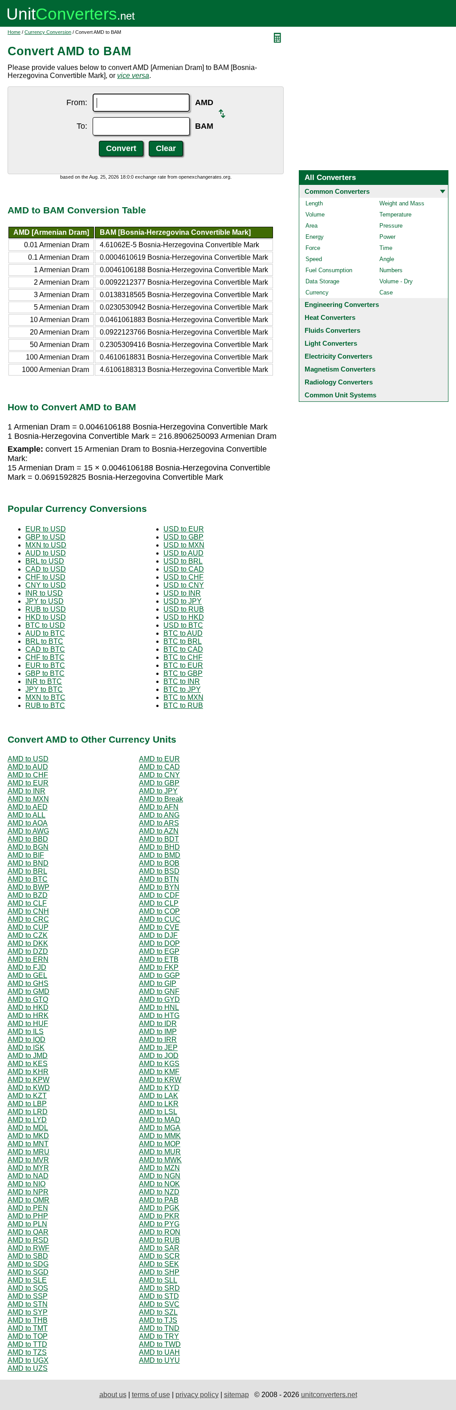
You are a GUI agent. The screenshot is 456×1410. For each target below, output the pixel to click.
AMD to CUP (28, 927)
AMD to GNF (159, 991)
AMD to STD (159, 1296)
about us (112, 1394)
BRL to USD (44, 561)
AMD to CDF (159, 895)
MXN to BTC (45, 697)
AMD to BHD (159, 847)
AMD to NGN (159, 1176)
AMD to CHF (28, 775)
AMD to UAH (159, 1352)
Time (385, 248)
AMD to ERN (28, 959)
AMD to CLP (159, 903)
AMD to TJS (158, 1320)
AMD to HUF (28, 1023)
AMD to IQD (26, 1039)
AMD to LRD (28, 1112)
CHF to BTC (45, 657)
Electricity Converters (338, 356)
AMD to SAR (159, 1248)
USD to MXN (183, 545)
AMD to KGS (159, 1063)
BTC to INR (181, 681)
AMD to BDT (159, 839)
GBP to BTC (45, 673)
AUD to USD (45, 553)
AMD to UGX (28, 1360)
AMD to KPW (28, 1079)
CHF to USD (45, 577)
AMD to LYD (27, 1120)
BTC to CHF (183, 657)
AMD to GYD (159, 999)
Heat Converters (330, 317)
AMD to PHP (28, 1216)
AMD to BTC (28, 879)
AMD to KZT (27, 1095)
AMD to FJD (27, 967)
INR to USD (44, 593)
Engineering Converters (342, 304)
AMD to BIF (26, 855)
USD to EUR (183, 529)
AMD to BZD (28, 895)
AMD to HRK (28, 1015)
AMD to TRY (159, 1336)
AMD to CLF (27, 903)
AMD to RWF (28, 1248)
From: (76, 102)
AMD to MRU (28, 1152)
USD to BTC (183, 625)
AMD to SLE (27, 1280)
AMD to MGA (159, 1128)
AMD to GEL (27, 975)
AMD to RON (159, 1232)
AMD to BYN (159, 887)
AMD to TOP (28, 1336)
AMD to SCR (159, 1256)
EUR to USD (45, 529)
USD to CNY (183, 585)
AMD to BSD (159, 871)
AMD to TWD (160, 1344)
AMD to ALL (26, 815)
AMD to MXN (28, 799)
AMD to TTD (27, 1344)
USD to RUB (183, 609)
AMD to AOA (28, 823)
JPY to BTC (44, 689)
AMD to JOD (159, 1055)
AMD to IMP (158, 1031)
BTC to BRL (182, 641)
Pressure (391, 225)
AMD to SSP (28, 1296)
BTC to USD (45, 625)
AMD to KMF (159, 1071)
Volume (315, 214)
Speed (313, 259)
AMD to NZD (159, 1192)
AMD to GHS (28, 983)
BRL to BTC (44, 641)
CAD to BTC (45, 649)
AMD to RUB (159, 1240)
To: (82, 126)
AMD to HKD (28, 1007)
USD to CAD (183, 569)
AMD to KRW (160, 1079)
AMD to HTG (159, 1015)
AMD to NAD (28, 1176)
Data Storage (322, 281)
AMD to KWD (29, 1087)
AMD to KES (28, 1063)
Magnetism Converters (340, 369)
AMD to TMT (28, 1328)
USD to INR (182, 593)
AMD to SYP (28, 1312)
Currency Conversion (47, 32)
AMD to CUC (159, 919)
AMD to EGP (159, 951)
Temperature (395, 214)
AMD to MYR (28, 1168)
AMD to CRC (28, 919)
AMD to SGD (28, 1272)
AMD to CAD (159, 767)
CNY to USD (45, 585)
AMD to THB (28, 1320)
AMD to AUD (28, 767)
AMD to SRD (159, 1288)
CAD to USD (45, 569)
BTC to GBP (183, 673)
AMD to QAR (28, 1232)
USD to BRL (183, 561)
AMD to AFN (159, 807)
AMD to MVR (28, 1160)
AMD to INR (26, 791)
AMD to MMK (160, 1136)
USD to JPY (182, 601)
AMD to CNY (159, 775)
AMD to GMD (28, 991)
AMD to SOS (28, 1288)
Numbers (391, 270)
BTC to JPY (182, 689)
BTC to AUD (183, 633)
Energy (314, 236)
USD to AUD (183, 553)
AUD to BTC (45, 633)
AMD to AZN (159, 831)
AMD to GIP (157, 983)
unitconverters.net (329, 1394)
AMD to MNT (28, 1144)
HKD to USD (45, 617)
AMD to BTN (159, 879)
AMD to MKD (28, 1136)
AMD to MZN (159, 1168)
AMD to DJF (158, 935)
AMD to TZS (27, 1352)
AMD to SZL (158, 1312)
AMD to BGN (28, 847)
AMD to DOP (159, 943)
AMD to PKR (159, 1216)
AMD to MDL (28, 1128)
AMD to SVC (159, 1304)
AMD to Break (161, 799)
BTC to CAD (183, 649)
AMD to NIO (26, 1184)
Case (386, 292)
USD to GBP (183, 537)
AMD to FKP (159, 967)
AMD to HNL (159, 1007)
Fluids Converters (332, 330)
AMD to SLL (158, 1280)
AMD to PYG (159, 1224)
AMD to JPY (158, 791)
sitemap (236, 1394)
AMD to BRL (27, 871)
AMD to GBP (159, 783)
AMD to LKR (159, 1104)
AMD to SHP (159, 1272)
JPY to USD (44, 601)
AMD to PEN (28, 1208)
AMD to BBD (28, 839)
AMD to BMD (159, 855)
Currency (317, 292)
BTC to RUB (183, 705)
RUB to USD (45, 609)
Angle (386, 259)
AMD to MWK (160, 1160)
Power (387, 236)
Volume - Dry (396, 281)
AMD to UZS (28, 1368)
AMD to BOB (159, 863)
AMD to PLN (27, 1224)
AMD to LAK (158, 1095)
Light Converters (331, 343)
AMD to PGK (159, 1208)
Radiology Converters (339, 382)
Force (312, 248)
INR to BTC (43, 681)
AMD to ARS (159, 823)
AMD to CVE (159, 927)
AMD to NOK (159, 1184)
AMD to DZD (28, 951)
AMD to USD (28, 759)
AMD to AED (28, 807)
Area (311, 225)
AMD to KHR (28, 1071)
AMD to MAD (159, 1120)
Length (314, 203)
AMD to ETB (159, 959)
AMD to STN (28, 1304)
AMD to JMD (28, 1055)
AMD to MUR (160, 1152)
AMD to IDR (158, 1023)
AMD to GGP (159, 975)
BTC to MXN (183, 697)
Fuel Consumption (328, 270)
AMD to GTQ (28, 999)
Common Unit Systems (340, 395)
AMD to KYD (159, 1087)
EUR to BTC (45, 665)
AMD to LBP (27, 1104)
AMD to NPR (28, 1192)
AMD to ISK (26, 1047)
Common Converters (337, 191)
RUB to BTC (45, 705)
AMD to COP (159, 911)
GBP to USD (45, 537)
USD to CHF (183, 577)
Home (14, 32)
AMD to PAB (159, 1200)
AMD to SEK (159, 1264)
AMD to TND (159, 1328)
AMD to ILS (26, 1031)
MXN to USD (45, 545)
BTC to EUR (183, 665)
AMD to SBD (28, 1256)
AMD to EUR (159, 759)
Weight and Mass (401, 203)
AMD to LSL (158, 1112)
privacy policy (197, 1394)
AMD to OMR (28, 1200)
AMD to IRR (158, 1039)
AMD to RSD (28, 1240)
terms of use (151, 1394)
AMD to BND (28, 863)
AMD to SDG (28, 1264)
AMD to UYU (159, 1360)
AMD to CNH (28, 911)
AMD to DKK (28, 943)
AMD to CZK (28, 935)
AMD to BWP (28, 887)
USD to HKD (183, 617)
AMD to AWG (28, 831)
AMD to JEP (158, 1047)
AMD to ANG (159, 815)
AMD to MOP (159, 1144)
